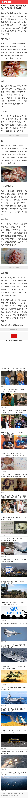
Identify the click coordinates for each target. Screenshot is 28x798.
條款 (12, 795)
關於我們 (3, 795)
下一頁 (14, 335)
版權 (17, 795)
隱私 (14, 795)
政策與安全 (7, 795)
